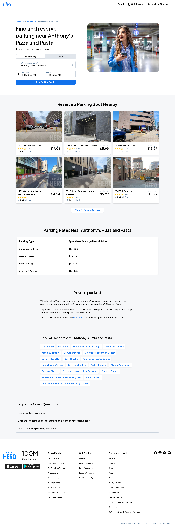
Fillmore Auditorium (120, 365)
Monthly (60, 56)
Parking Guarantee (116, 483)
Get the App (137, 4)
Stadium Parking (54, 488)
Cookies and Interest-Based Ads (121, 502)
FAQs (111, 468)
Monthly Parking (54, 483)
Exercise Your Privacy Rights (119, 497)
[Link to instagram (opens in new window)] (160, 453)
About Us (112, 458)
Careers (112, 463)
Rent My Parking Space (87, 478)
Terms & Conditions (116, 488)
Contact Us (113, 507)
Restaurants (31, 22)
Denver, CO (20, 22)
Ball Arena (63, 346)
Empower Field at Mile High (86, 346)
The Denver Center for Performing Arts (61, 377)
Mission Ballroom (50, 352)
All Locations (53, 473)
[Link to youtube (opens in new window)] (169, 453)
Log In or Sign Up (159, 4)
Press (111, 473)
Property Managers (86, 473)
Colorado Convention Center (100, 352)
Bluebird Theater (110, 371)
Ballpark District (50, 371)
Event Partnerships (86, 468)
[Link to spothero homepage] (9, 455)
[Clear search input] (72, 65)
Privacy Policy (114, 492)
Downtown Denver (114, 346)
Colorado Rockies (77, 365)
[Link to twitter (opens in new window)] (164, 453)
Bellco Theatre (98, 365)
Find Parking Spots (45, 82)
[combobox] (46, 64)
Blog (110, 478)
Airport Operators (86, 463)
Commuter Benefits (55, 497)
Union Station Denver (52, 365)
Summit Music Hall (51, 358)
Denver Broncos (72, 352)
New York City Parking (56, 463)
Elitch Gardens (93, 377)
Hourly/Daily (31, 56)
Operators (83, 458)
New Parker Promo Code (57, 492)
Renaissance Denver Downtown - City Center (65, 383)
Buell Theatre (71, 358)
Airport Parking (53, 478)
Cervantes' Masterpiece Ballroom (80, 371)
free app (77, 317)
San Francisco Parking (56, 468)
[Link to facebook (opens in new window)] (155, 453)
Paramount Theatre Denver (96, 358)
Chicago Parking (54, 458)
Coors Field (48, 346)
